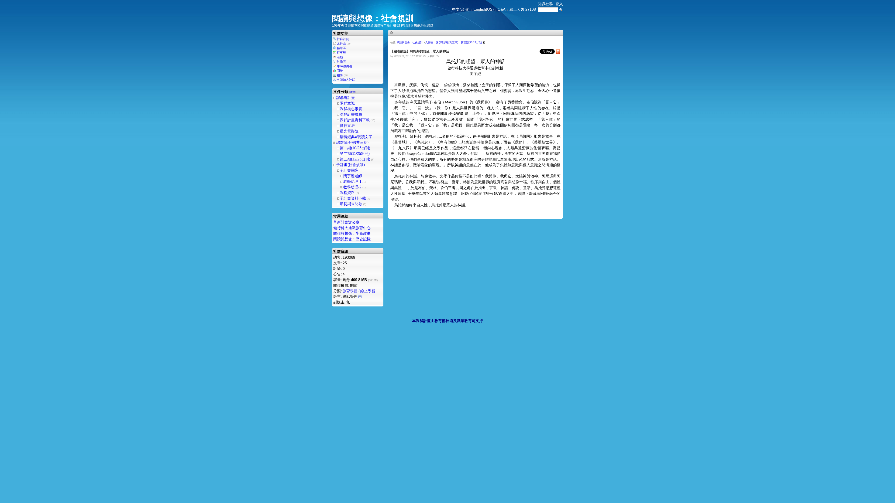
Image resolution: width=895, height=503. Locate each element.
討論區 (341, 61)
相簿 (342, 75)
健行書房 (347, 126)
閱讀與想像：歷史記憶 (352, 239)
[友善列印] (484, 42)
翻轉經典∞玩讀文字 (356, 137)
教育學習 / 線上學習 (359, 291)
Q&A (502, 9)
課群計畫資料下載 (355, 120)
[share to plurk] (558, 52)
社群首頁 (343, 39)
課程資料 (347, 193)
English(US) (483, 9)
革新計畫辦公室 (346, 222)
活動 (340, 57)
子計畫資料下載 (353, 198)
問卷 (340, 70)
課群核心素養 (351, 109)
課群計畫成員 (351, 114)
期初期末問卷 (351, 204)
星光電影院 (349, 131)
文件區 (344, 43)
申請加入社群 (346, 80)
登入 (559, 4)
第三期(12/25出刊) (355, 159)
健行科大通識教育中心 (352, 228)
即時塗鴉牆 (344, 66)
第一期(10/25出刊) (355, 148)
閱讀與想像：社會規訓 (373, 18)
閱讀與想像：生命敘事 (352, 233)
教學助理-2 (352, 187)
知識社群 (545, 4)
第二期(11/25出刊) (355, 154)
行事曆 (341, 52)
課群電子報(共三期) (352, 142)
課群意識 (347, 103)
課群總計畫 (345, 98)
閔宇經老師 (352, 176)
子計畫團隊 (349, 170)
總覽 (352, 92)
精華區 (341, 48)
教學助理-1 (352, 182)
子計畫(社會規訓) (350, 165)
